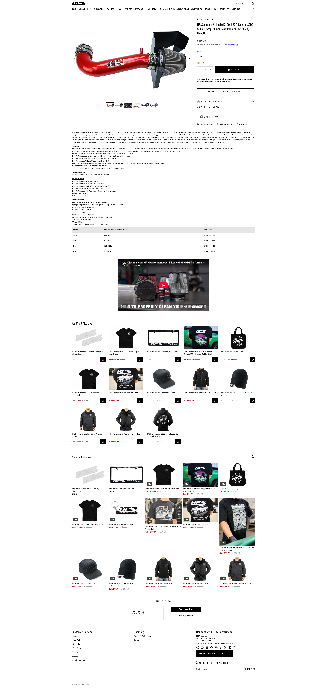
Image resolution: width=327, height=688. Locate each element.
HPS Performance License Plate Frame (161, 352)
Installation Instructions (211, 101)
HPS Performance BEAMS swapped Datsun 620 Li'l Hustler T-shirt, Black (198, 353)
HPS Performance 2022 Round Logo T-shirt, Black (87, 394)
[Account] (247, 3)
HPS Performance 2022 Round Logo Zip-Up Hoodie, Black (162, 435)
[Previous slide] (74, 59)
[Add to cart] (103, 359)
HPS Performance (83, 684)
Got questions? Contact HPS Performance (225, 92)
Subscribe (249, 668)
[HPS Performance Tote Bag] (238, 337)
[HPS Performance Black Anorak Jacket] (126, 419)
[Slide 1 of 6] (110, 105)
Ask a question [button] (186, 615)
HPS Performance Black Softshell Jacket (200, 393)
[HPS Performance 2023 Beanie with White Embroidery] (238, 379)
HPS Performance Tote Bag (232, 352)
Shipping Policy (77, 652)
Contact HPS (76, 636)
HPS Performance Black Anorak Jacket (124, 434)
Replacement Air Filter (210, 107)
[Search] (253, 9)
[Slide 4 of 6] (136, 105)
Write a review (185, 609)
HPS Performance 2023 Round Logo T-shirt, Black (124, 353)
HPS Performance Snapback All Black (161, 393)
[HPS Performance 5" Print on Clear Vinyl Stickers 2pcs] (89, 337)
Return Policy (76, 644)
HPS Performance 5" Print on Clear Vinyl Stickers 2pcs (87, 353)
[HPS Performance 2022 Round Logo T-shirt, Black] (89, 379)
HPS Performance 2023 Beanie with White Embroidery (237, 394)
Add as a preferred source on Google (214, 653)
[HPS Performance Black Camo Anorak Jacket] (89, 419)
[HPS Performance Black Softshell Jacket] (201, 379)
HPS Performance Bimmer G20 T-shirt (124, 393)
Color (199, 51)
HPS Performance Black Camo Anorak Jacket (87, 435)
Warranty (75, 656)
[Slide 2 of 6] (119, 105)
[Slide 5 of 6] (145, 105)
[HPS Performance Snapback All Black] (163, 379)
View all (253, 456)
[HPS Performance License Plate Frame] (163, 337)
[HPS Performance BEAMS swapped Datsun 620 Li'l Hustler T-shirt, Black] (201, 337)
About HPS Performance (142, 636)
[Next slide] (190, 59)
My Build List (211, 117)
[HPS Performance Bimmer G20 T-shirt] (126, 379)
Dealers (136, 640)
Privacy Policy (76, 640)
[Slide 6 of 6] (154, 105)
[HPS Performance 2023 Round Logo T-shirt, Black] (126, 337)
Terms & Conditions (78, 660)
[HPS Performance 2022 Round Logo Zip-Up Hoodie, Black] (163, 419)
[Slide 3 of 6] (128, 105)
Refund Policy (76, 648)
